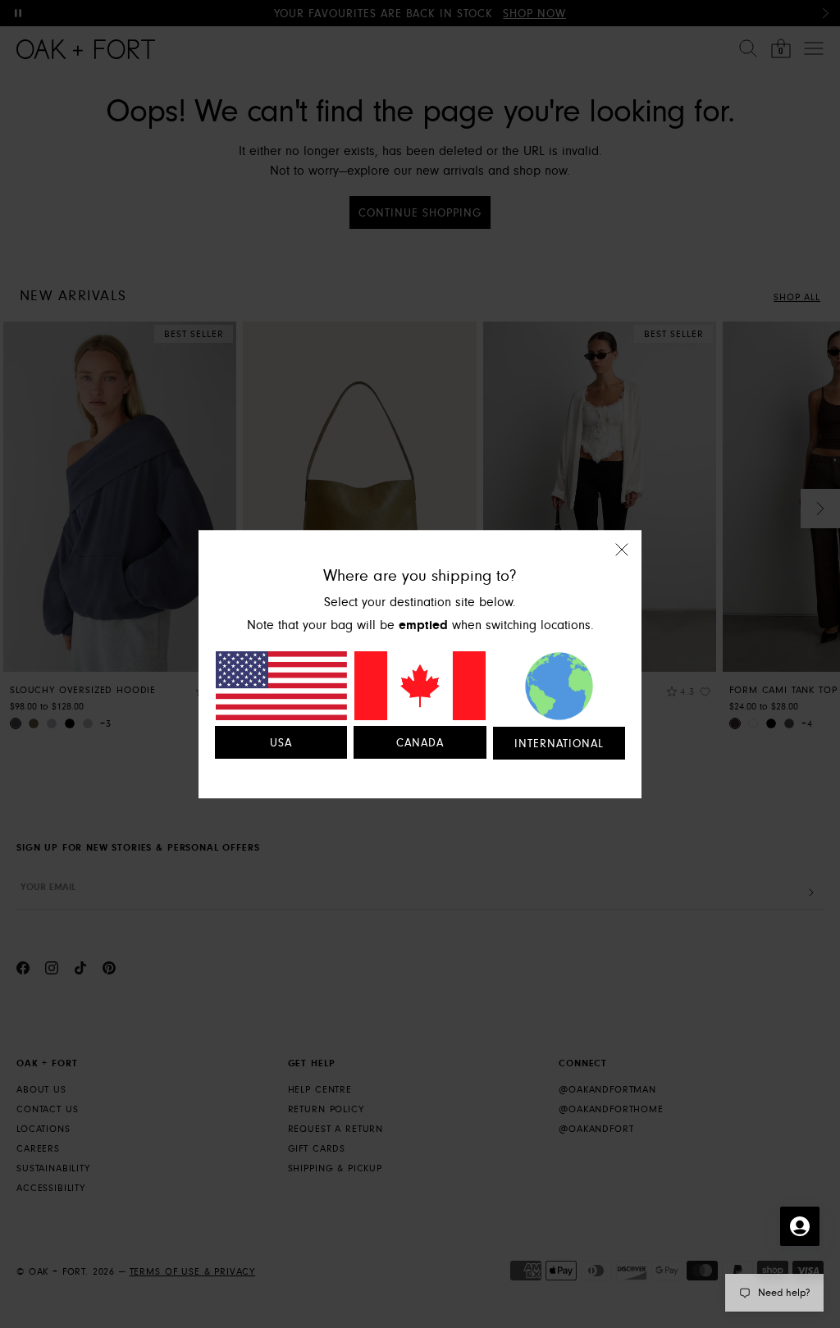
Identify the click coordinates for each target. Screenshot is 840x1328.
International (559, 744)
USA (281, 743)
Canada (420, 743)
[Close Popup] (622, 561)
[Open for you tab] (799, 1226)
